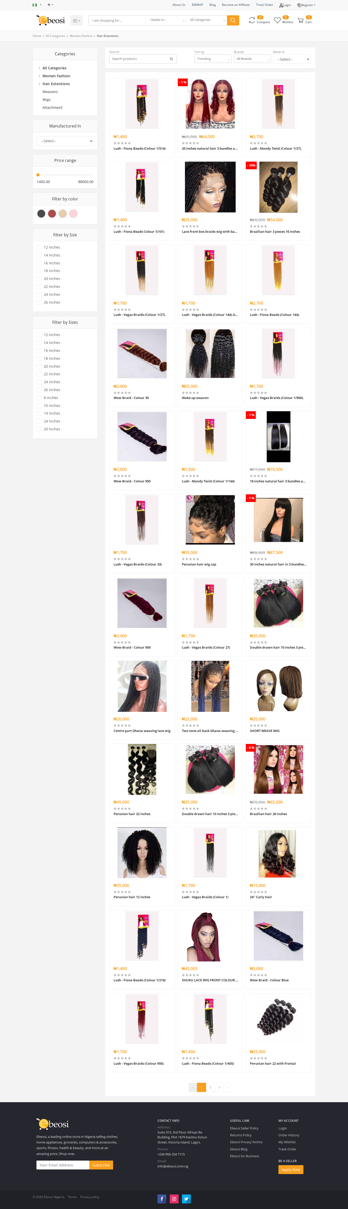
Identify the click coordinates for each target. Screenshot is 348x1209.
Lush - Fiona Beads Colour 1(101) (139, 231)
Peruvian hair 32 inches (132, 814)
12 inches (52, 247)
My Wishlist (287, 1142)
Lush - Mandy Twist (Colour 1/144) (208, 481)
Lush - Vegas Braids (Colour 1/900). (277, 397)
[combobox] (165, 20)
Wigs (47, 99)
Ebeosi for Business (244, 1156)
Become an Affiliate (236, 5)
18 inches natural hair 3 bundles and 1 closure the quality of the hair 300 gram (278, 481)
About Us (178, 5)
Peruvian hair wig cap (199, 564)
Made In (279, 52)
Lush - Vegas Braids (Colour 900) (139, 1063)
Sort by (199, 52)
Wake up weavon (195, 397)
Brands (239, 52)
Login (287, 5)
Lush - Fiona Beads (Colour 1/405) (208, 1063)
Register (307, 5)
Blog (212, 5)
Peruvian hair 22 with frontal (273, 1063)
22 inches (52, 286)
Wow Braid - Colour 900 (132, 647)
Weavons (50, 91)
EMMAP (197, 5)
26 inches (52, 302)
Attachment (52, 107)
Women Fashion (81, 36)
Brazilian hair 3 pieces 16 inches (275, 231)
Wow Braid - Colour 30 (131, 397)
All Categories (55, 36)
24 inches (52, 294)
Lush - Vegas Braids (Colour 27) (206, 647)
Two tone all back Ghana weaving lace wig (210, 730)
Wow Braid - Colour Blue (269, 980)
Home (37, 36)
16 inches (52, 263)
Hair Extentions (107, 36)
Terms (72, 1197)
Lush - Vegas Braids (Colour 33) (138, 564)
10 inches (52, 405)
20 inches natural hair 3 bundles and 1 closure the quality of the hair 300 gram (210, 148)
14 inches (52, 255)
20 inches (52, 278)
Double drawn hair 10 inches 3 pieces (278, 647)
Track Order (264, 5)
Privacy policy (89, 1197)
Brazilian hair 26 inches (268, 814)
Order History (288, 1135)
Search (114, 52)
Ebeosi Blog (238, 1149)
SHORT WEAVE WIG (264, 730)
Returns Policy (241, 1135)
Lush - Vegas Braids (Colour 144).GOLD (210, 314)
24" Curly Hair (261, 897)
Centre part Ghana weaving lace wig (142, 730)
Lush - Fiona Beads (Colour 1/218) (140, 980)
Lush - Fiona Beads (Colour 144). (275, 314)
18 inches (52, 270)
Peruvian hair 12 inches (132, 897)
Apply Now (291, 1169)
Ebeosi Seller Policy (244, 1128)
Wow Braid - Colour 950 (132, 481)
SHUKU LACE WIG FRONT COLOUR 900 (210, 980)
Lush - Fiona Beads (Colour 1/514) (140, 148)
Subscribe (101, 1165)
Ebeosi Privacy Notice (246, 1142)
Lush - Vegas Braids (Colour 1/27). (140, 314)
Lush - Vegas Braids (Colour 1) (205, 897)
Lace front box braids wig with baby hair (210, 231)
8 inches (51, 397)
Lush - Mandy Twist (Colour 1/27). (276, 148)
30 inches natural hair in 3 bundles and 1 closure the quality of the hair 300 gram (278, 564)
